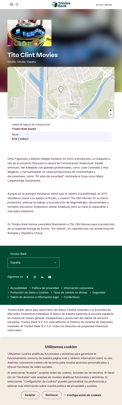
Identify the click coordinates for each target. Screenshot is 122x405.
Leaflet (10, 117)
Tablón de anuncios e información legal (34, 297)
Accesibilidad (18, 288)
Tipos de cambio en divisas (70, 292)
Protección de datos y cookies (29, 292)
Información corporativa (78, 288)
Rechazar (52, 395)
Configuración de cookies (84, 395)
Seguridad (98, 292)
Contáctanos (71, 297)
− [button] (111, 115)
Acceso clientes (104, 4)
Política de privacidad (45, 288)
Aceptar (30, 395)
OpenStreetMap (22, 117)
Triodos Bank (18, 253)
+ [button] (111, 110)
